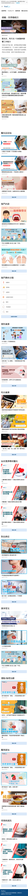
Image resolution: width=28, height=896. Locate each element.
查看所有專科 (14, 316)
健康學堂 (3, 10)
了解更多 (18, 3)
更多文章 (14, 197)
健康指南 (17, 10)
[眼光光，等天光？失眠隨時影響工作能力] (14, 26)
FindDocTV (11, 10)
